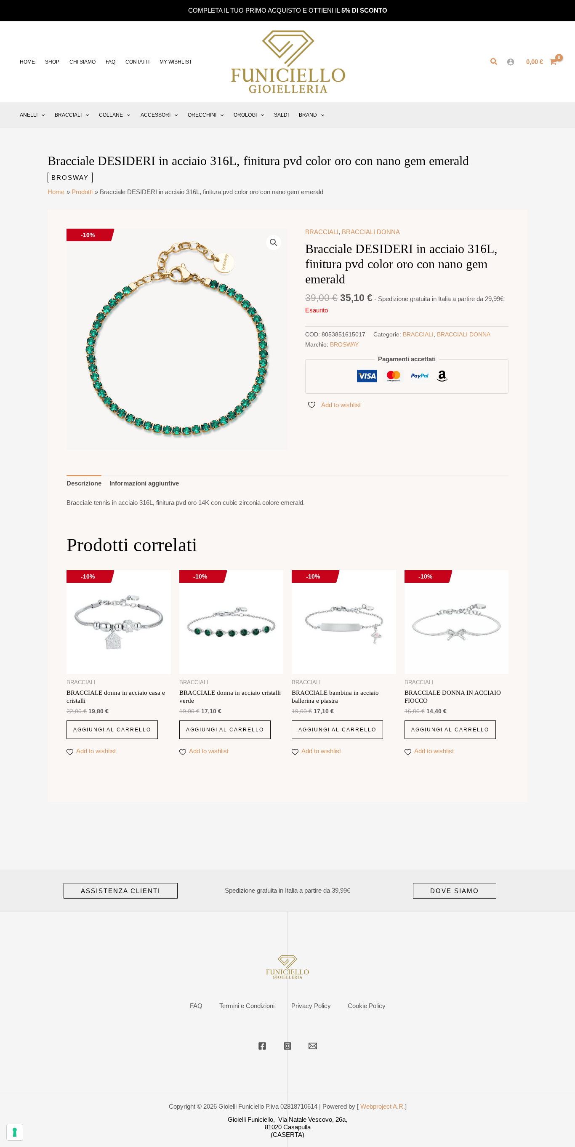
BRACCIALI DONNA (371, 231)
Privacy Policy (311, 1005)
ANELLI (28, 115)
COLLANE (111, 115)
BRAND (308, 115)
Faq (110, 62)
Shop (52, 62)
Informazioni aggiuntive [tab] (144, 483)
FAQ (196, 1005)
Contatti (137, 62)
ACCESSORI (155, 115)
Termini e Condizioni (246, 1005)
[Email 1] (313, 1046)
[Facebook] (262, 1046)
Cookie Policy (367, 1005)
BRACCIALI (68, 115)
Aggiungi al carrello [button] (112, 730)
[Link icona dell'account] (510, 62)
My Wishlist (176, 62)
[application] (41, 115)
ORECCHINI (202, 115)
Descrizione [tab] (84, 483)
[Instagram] (287, 1046)
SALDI (281, 115)
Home (27, 62)
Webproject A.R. (382, 1106)
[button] (494, 61)
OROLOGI (245, 115)
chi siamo (82, 62)
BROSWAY (70, 177)
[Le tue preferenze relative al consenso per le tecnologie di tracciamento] (15, 1132)
